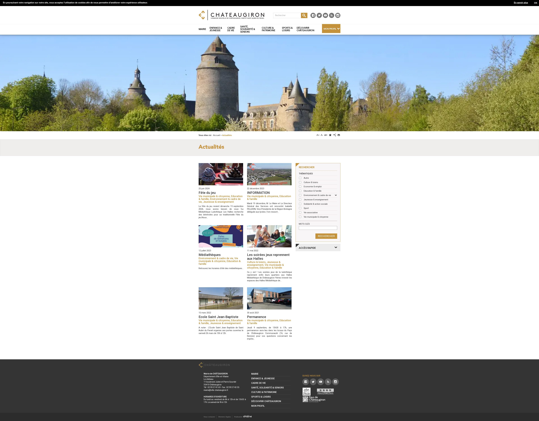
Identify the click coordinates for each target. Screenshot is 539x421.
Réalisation (238, 417)
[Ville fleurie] (325, 392)
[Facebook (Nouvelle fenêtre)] (313, 15)
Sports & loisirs (261, 396)
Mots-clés (304, 224)
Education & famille (312, 191)
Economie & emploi (313, 186)
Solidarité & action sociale (316, 204)
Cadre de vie (258, 383)
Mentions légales (224, 417)
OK (535, 2)
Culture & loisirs (311, 182)
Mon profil (330, 29)
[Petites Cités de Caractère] (306, 391)
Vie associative (311, 212)
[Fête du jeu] (221, 174)
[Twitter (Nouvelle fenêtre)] (319, 15)
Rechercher (326, 236)
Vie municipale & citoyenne (316, 217)
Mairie (254, 374)
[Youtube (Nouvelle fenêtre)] (325, 15)
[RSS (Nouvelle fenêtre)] (331, 15)
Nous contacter (209, 417)
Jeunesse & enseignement (316, 199)
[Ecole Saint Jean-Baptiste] (221, 298)
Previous (35, 76)
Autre (306, 178)
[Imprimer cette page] (338, 135)
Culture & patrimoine (264, 392)
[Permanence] (269, 298)
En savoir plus (521, 3)
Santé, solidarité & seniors (267, 387)
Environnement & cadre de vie (317, 195)
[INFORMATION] (269, 174)
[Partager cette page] (334, 135)
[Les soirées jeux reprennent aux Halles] (269, 236)
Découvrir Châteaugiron (266, 401)
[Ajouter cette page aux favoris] (330, 135)
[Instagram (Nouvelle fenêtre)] (337, 15)
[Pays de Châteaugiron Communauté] (313, 399)
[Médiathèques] (221, 236)
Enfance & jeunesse (263, 378)
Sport (306, 208)
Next (503, 76)
